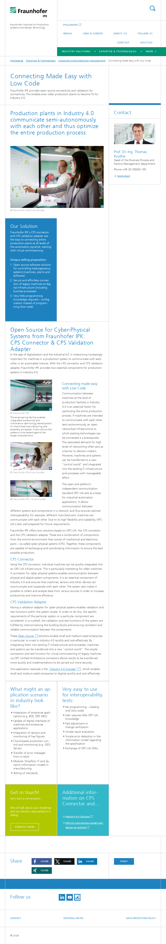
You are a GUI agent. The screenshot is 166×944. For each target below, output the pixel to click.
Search (152, 8)
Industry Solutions (76, 51)
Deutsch (146, 42)
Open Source (26, 636)
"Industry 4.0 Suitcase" (63, 669)
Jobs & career (93, 33)
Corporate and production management (82, 60)
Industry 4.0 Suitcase (78, 816)
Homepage (16, 60)
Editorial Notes (73, 918)
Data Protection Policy (141, 918)
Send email (123, 176)
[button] (42, 861)
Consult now (24, 826)
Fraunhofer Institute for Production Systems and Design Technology (29, 26)
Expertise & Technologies (117, 51)
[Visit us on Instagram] (77, 897)
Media (67, 33)
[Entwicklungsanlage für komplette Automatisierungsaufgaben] (28, 395)
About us (120, 33)
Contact (123, 42)
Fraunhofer (71, 24)
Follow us (145, 33)
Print (124, 861)
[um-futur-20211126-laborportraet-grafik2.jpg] (57, 177)
